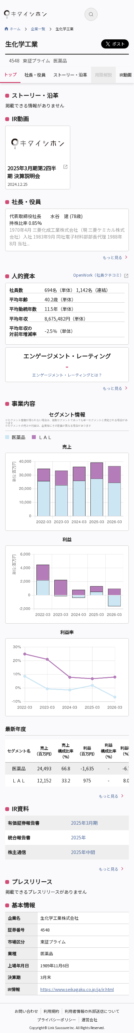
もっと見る (112, 257)
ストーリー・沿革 (70, 75)
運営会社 (89, 1019)
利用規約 (51, 1011)
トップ (10, 74)
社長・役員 (35, 75)
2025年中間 (83, 852)
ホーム (15, 28)
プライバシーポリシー (56, 1019)
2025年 (78, 837)
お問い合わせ (26, 1011)
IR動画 (126, 75)
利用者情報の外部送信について (92, 1011)
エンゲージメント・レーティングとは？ (67, 375)
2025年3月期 (84, 823)
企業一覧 (38, 28)
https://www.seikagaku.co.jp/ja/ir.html (77, 989)
